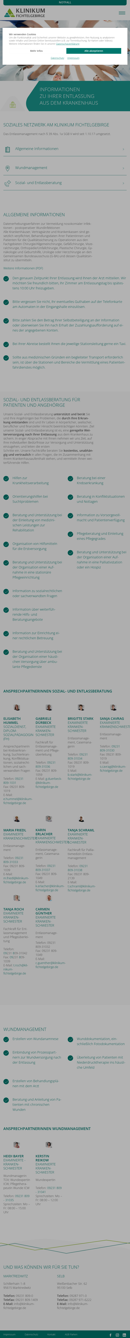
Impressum (73, 57)
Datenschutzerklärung (67, 43)
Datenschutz (57, 57)
